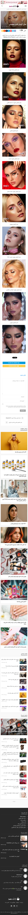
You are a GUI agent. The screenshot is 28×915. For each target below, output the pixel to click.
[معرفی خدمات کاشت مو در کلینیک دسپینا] (23, 708)
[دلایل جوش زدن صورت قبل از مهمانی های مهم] (23, 849)
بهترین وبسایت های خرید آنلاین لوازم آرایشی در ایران (15, 647)
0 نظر (3, 27)
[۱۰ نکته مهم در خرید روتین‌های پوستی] (14, 513)
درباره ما (21, 902)
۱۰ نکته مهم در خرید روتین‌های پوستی (18, 524)
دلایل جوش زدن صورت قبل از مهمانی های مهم (10, 850)
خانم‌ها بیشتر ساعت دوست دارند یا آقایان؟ (10, 699)
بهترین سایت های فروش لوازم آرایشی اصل (17, 576)
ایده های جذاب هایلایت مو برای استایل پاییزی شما (15, 545)
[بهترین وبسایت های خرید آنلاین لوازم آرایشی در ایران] (14, 636)
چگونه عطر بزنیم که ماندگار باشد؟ (12, 666)
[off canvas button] (26, 6)
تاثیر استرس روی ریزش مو (20, 452)
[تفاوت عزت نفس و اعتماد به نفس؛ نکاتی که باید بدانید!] (23, 788)
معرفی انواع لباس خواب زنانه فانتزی (19, 827)
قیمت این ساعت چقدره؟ (16, 876)
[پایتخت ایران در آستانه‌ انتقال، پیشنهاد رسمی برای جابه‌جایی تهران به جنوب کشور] (23, 754)
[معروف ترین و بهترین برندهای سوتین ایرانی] (23, 781)
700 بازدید (17, 733)
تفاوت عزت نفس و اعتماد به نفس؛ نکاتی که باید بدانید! (11, 787)
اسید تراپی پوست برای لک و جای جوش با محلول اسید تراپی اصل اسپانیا (15, 475)
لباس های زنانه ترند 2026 (13, 679)
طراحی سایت (23, 820)
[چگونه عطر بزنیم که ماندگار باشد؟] (23, 668)
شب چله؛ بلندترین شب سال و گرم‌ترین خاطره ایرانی (11, 739)
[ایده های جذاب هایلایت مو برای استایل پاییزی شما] (14, 535)
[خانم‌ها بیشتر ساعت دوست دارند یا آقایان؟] (23, 701)
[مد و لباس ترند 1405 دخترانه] (23, 688)
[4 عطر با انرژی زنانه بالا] (14, 590)
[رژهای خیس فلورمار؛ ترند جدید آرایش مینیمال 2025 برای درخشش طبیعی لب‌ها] (14, 488)
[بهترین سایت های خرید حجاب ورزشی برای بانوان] (23, 661)
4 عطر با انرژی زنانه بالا (21, 602)
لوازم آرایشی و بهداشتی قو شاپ (19, 825)
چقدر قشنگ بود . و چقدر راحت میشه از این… (12, 882)
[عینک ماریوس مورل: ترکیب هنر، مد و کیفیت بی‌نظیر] (23, 774)
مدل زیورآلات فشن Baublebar (13, 843)
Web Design (23, 817)
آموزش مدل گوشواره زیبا (14, 856)
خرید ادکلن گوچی (22, 818)
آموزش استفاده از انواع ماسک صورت (11, 793)
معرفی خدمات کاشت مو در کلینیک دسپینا (10, 706)
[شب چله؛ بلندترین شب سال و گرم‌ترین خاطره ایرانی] (23, 740)
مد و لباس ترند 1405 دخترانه (13, 686)
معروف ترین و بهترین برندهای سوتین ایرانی (11, 780)
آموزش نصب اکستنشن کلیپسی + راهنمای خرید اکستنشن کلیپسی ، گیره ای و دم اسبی (10, 747)
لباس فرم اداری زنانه (22, 824)
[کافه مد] (14, 899)
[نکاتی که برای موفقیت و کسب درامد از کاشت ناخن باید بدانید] (14, 613)
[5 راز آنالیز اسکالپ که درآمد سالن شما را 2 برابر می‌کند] (23, 674)
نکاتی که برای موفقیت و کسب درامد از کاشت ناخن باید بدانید (15, 623)
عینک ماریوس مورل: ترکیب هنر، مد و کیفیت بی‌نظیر (11, 773)
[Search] (2, 6)
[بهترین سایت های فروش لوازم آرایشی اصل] (14, 561)
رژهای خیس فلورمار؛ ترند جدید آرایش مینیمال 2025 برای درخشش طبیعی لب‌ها (14, 500)
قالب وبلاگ (23, 822)
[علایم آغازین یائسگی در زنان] (23, 838)
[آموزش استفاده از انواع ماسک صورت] (23, 795)
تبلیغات (17, 902)
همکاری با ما (12, 902)
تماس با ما (7, 902)
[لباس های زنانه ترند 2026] (23, 681)
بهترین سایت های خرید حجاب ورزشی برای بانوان (10, 660)
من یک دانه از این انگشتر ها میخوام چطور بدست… (11, 870)
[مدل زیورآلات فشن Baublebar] (23, 845)
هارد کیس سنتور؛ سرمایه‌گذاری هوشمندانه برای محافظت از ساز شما (10, 760)
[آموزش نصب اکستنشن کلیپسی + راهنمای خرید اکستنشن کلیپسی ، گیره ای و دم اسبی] (23, 747)
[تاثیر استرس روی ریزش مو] (14, 441)
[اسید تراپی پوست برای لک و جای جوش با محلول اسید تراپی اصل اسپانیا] (14, 464)
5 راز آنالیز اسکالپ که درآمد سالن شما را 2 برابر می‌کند (10, 673)
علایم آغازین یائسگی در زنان (13, 836)
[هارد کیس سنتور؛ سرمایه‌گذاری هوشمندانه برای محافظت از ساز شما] (23, 761)
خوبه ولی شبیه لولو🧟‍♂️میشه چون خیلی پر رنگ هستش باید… (12, 889)
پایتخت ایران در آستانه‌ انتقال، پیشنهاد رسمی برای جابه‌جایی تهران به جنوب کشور (10, 753)
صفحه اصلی (24, 9)
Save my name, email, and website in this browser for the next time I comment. (16, 407)
